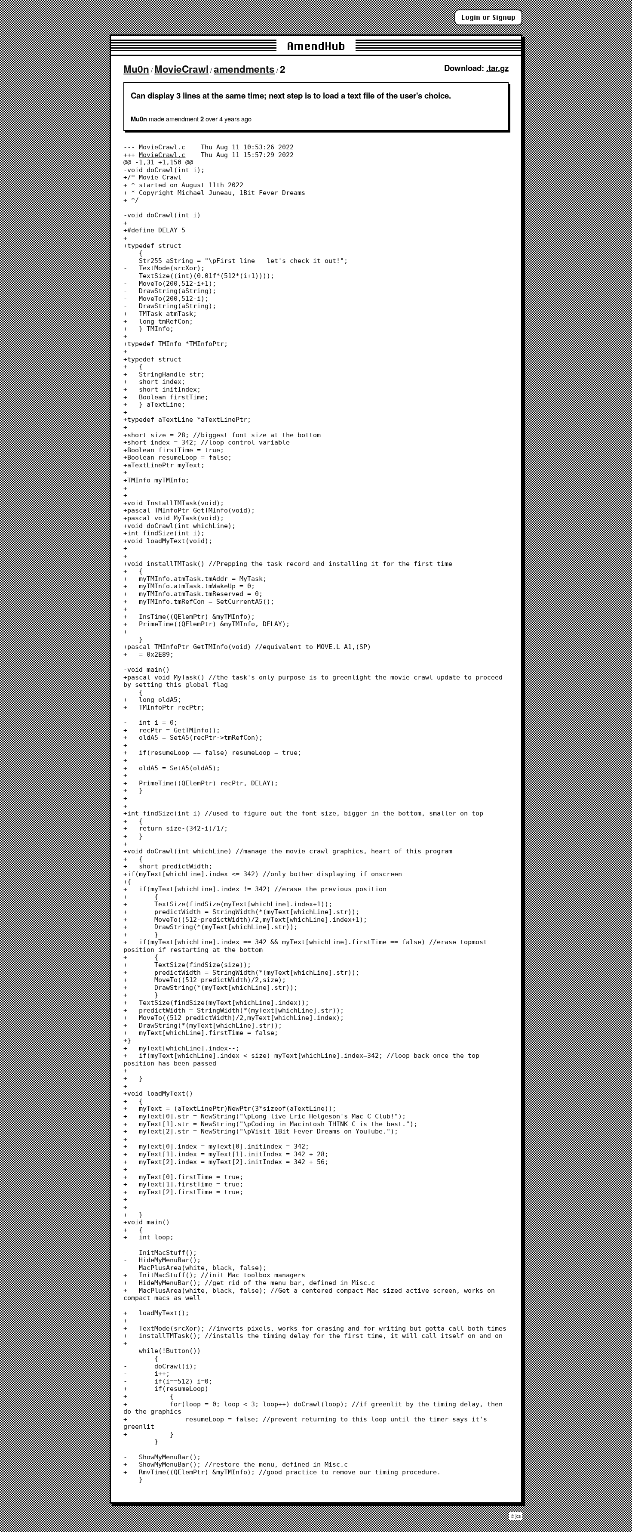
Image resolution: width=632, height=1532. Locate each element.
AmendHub (316, 46)
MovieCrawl (181, 69)
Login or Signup (488, 17)
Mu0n (136, 69)
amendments (244, 69)
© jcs (516, 1516)
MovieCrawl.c (162, 147)
